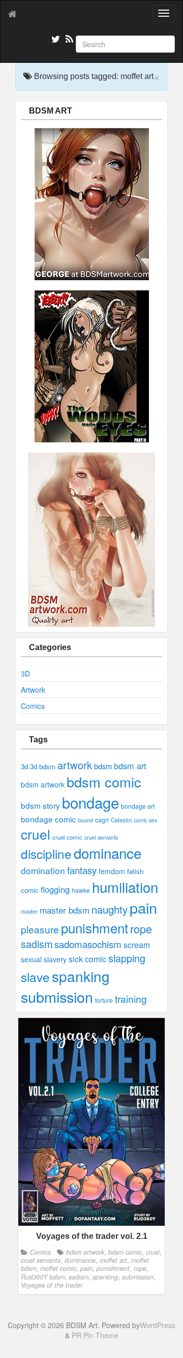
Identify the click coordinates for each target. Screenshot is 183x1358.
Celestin (121, 820)
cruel (35, 833)
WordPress (157, 1325)
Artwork (33, 690)
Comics (33, 706)
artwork (74, 765)
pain (143, 907)
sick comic (87, 959)
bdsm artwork (43, 784)
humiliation (125, 887)
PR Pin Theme (95, 1335)
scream (137, 945)
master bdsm (64, 909)
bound (85, 820)
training (131, 998)
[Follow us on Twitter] (54, 40)
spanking (81, 976)
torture (104, 1000)
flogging (55, 889)
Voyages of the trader (51, 1285)
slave (35, 977)
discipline (46, 853)
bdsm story (40, 805)
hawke (81, 890)
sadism (36, 943)
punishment (94, 927)
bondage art (138, 806)
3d (24, 766)
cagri (102, 819)
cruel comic (67, 837)
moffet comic (58, 1268)
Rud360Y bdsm (43, 1276)
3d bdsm (42, 766)
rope (141, 928)
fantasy (82, 870)
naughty (110, 909)
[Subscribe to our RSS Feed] (69, 40)
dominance (107, 853)
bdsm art (130, 766)
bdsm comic (104, 781)
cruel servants (101, 837)
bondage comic (48, 818)
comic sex (145, 820)
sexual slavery (44, 959)
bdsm (103, 766)
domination (43, 870)
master (29, 911)
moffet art (113, 1260)
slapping (126, 958)
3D (25, 673)
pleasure (40, 929)
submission (57, 996)
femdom (112, 871)
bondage (90, 802)
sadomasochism (87, 944)
